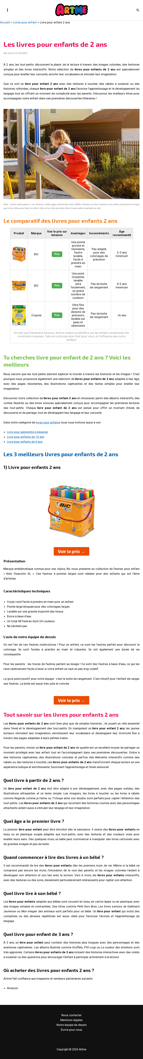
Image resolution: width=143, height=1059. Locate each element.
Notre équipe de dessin (72, 1025)
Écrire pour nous (71, 1029)
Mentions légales (71, 1020)
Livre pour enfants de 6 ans (25, 441)
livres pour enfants (48, 422)
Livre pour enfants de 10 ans (25, 437)
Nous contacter (71, 1015)
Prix (57, 254)
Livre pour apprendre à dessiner (27, 432)
